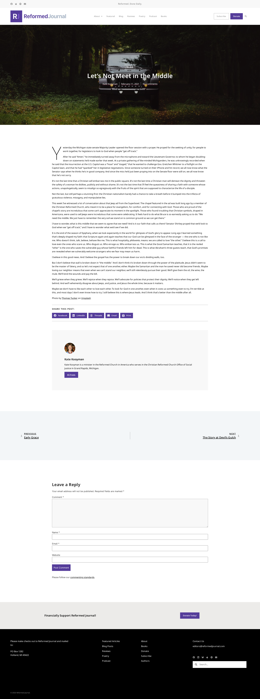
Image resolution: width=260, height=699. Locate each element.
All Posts (71, 374)
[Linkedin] (198, 657)
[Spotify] (20, 4)
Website (56, 555)
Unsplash (86, 298)
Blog (121, 16)
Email (55, 544)
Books (164, 16)
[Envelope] (25, 4)
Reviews (131, 16)
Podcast (153, 16)
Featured (110, 16)
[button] (245, 16)
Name (56, 532)
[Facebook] (11, 4)
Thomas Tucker (69, 298)
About (97, 16)
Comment (58, 497)
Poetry (142, 16)
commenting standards (82, 577)
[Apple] (16, 4)
